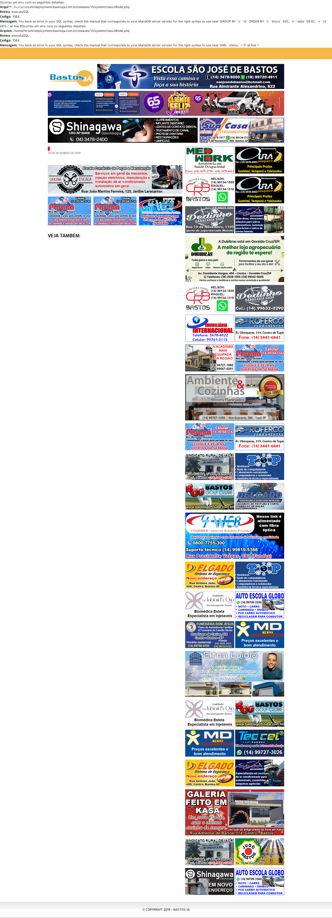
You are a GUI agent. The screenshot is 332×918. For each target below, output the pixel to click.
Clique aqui (323, 5)
